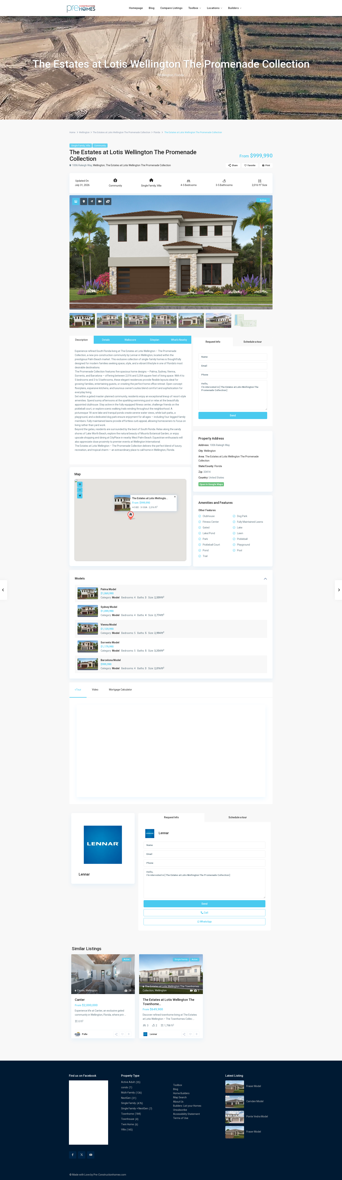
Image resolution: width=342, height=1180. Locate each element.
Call (205, 912)
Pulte (84, 1034)
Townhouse (127, 1119)
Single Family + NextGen (134, 1108)
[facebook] (72, 1155)
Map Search (180, 1097)
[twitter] (81, 1155)
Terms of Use (180, 1118)
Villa (88, 145)
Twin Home (127, 1124)
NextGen (126, 1097)
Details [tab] (106, 339)
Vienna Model (109, 624)
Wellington (84, 132)
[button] (133, 516)
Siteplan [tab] (154, 339)
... (125, 1014)
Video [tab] (95, 689)
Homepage (136, 8)
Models (80, 578)
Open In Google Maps (211, 484)
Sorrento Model (110, 642)
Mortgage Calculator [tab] (120, 689)
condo (124, 1087)
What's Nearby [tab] (179, 339)
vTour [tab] (78, 689)
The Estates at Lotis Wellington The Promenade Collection (121, 132)
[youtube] (90, 1155)
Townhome (127, 1113)
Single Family (78, 145)
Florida (157, 132)
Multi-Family (128, 1092)
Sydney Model (109, 607)
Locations (213, 8)
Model (116, 597)
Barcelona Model (111, 660)
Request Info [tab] (213, 341)
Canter (81, 990)
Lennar (84, 874)
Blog (151, 8)
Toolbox (193, 8)
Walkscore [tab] (130, 339)
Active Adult (128, 1082)
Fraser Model (253, 1086)
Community (100, 145)
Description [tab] (81, 339)
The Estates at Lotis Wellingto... (150, 498)
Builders (233, 8)
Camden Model (254, 1101)
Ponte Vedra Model (257, 1116)
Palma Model (108, 589)
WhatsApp (206, 921)
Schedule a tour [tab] (252, 341)
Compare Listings (171, 8)
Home (72, 132)
